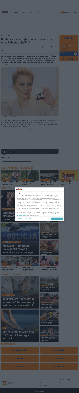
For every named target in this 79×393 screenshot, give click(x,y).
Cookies (24, 215)
